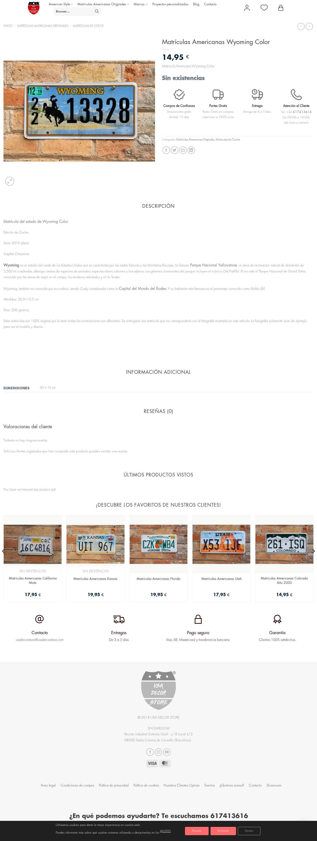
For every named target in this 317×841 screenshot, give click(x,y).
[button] (9, 181)
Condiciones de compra (77, 785)
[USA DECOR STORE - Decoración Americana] (33, 8)
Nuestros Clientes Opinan (182, 785)
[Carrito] (280, 8)
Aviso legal (48, 785)
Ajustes (249, 831)
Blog (196, 4)
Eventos (209, 785)
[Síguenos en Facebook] (150, 752)
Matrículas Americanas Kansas (95, 579)
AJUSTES (165, 831)
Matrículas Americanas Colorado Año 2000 (284, 580)
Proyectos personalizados (170, 4)
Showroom (273, 785)
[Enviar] (97, 11)
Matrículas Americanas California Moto (33, 580)
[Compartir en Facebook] (166, 150)
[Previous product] (309, 26)
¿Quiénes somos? (232, 785)
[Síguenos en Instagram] (158, 752)
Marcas (139, 4)
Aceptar (197, 831)
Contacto (210, 4)
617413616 (229, 815)
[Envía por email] (183, 150)
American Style (59, 4)
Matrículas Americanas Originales (102, 4)
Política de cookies (146, 785)
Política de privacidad (114, 785)
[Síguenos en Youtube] (167, 752)
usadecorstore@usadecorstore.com (40, 640)
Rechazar (223, 831)
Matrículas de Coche (88, 26)
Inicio (7, 26)
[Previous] (3, 560)
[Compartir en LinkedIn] (191, 150)
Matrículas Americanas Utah (221, 579)
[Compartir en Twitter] (174, 150)
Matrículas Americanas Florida (158, 579)
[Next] (313, 560)
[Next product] (300, 26)
